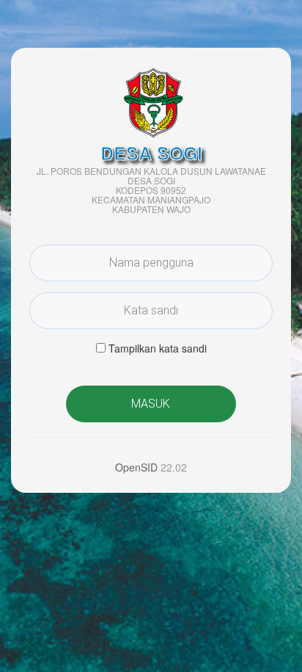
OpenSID (136, 467)
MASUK (150, 404)
